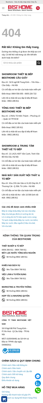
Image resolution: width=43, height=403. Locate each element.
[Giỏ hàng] (4, 399)
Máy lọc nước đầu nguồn (12, 223)
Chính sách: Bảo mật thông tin (14, 365)
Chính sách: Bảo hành (11, 368)
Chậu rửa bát (29, 223)
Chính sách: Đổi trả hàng (12, 374)
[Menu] (3, 8)
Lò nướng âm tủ (26, 214)
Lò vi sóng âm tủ (9, 217)
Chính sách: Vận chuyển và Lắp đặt (17, 371)
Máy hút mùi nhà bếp (26, 211)
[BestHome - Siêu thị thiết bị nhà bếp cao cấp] (20, 8)
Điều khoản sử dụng (10, 380)
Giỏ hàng (6, 392)
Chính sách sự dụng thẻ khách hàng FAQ (19, 398)
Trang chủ (5, 15)
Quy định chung (8, 377)
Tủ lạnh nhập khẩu (10, 220)
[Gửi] (38, 63)
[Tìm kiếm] (38, 8)
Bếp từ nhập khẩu (9, 211)
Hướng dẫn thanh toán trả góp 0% (16, 395)
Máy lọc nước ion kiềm (28, 220)
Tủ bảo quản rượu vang (26, 217)
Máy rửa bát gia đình (10, 214)
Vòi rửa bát (6, 226)
